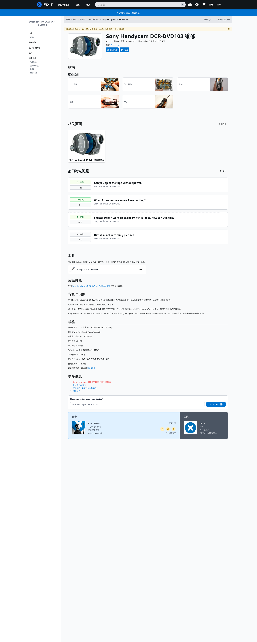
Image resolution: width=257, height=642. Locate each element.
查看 (141, 269)
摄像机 (82, 19)
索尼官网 (91, 368)
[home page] (45, 4)
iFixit (202, 423)
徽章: (172, 423)
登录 (219, 4)
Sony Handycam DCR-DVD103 (42, 23)
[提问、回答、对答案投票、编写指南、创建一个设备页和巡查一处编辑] (173, 429)
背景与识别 (34, 65)
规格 (32, 69)
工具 (31, 52)
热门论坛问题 (34, 47)
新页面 (223, 124)
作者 (74, 416)
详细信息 (32, 58)
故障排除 (34, 62)
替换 (32, 37)
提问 (224, 171)
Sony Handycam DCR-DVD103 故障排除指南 (91, 286)
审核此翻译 (119, 29)
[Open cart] (204, 4)
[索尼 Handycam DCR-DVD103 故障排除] (86, 144)
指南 (31, 33)
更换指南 (73, 74)
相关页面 (32, 42)
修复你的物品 (63, 4)
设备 (68, 19)
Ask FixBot (213, 404)
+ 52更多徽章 (171, 433)
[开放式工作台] (190, 4)
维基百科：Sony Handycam (85, 388)
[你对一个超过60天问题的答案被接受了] (162, 429)
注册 (211, 4)
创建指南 (114, 50)
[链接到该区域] (66, 281)
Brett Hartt (115, 45)
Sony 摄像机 (93, 19)
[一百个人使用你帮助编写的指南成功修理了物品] (168, 429)
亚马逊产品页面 (79, 385)
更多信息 (34, 72)
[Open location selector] (197, 4)
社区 (78, 4)
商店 (88, 4)
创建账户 (136, 12)
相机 (75, 19)
